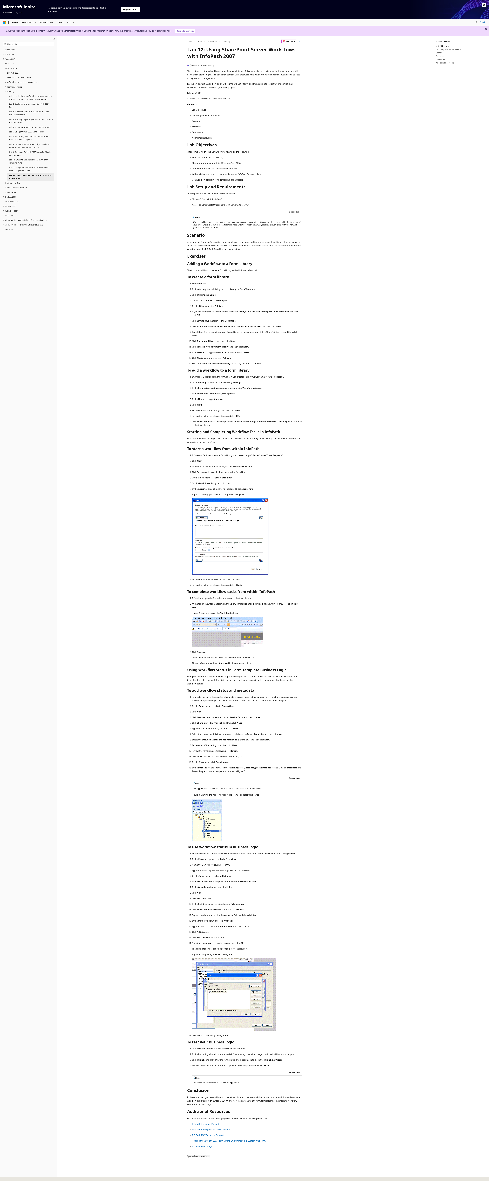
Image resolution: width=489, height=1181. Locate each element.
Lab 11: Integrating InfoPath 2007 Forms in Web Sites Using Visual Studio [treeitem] (29, 169)
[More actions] (299, 41)
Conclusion (440, 59)
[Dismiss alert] (484, 5)
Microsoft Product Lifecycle (79, 30)
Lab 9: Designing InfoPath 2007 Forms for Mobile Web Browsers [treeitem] (30, 153)
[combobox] (28, 44)
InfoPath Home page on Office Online (210, 1129)
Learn (190, 41)
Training (226, 41)
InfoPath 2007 (214, 41)
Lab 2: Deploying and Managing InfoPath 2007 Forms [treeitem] (29, 105)
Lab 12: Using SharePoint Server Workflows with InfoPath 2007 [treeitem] (30, 177)
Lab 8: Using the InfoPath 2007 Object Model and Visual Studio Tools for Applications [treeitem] (30, 146)
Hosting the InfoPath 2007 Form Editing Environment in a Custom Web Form (229, 1140)
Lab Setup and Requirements (448, 49)
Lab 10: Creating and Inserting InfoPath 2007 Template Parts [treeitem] (28, 161)
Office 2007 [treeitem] (10, 49)
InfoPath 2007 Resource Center (207, 1135)
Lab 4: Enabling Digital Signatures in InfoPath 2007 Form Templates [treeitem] (31, 121)
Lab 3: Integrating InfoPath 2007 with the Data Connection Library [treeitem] (29, 113)
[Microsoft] (4, 22)
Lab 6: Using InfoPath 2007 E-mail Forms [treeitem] (26, 132)
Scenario (439, 53)
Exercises (440, 56)
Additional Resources (445, 63)
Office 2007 (200, 41)
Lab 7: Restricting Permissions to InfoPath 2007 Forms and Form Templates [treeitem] (29, 138)
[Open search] (476, 22)
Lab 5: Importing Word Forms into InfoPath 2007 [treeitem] (29, 127)
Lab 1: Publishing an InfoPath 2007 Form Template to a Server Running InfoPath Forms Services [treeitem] (30, 98)
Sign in (483, 22)
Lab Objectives (442, 46)
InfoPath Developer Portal (204, 1124)
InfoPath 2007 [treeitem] (13, 73)
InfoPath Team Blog (201, 1146)
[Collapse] (54, 39)
